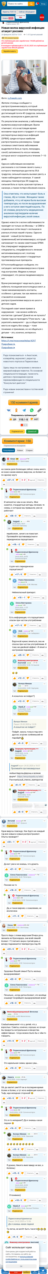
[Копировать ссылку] (39, 410)
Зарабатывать (9, 51)
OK (21, 1266)
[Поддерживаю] (4, 480)
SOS (42, 17)
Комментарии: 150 (17, 441)
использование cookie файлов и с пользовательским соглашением (21, 1259)
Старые (29, 450)
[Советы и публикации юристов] (3, 3)
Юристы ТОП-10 (9, 12)
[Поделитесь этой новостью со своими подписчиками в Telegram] (24, 410)
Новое (8, 18)
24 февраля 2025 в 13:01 (11, 35)
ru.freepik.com (15, 98)
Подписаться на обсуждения (14, 446)
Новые (20, 450)
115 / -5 (23, 419)
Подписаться (17, 431)
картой (32, 480)
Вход (43, 4)
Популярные (8, 450)
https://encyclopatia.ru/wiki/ (30, 776)
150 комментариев (24, 402)
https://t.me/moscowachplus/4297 (18, 340)
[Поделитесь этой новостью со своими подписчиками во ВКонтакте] (9, 410)
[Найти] (31, 4)
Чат (4, 464)
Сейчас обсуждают (27, 12)
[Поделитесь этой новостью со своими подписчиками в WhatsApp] (32, 410)
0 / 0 (25, 425)
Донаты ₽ (32, 431)
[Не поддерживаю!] (17, 480)
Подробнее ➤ (8, 344)
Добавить (26, 1272)
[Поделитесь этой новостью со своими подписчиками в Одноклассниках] (16, 410)
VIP (17, 459)
